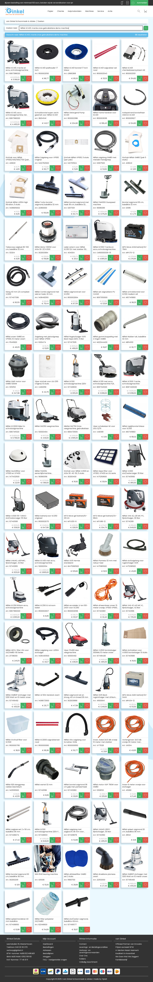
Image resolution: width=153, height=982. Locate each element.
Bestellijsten (48, 953)
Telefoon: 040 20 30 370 (17, 947)
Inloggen (47, 957)
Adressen (47, 950)
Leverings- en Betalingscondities (93, 947)
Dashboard (48, 944)
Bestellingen (48, 947)
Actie (110, 11)
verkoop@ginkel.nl (15, 950)
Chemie (60, 11)
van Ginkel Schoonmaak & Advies (20, 21)
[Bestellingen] (127, 3)
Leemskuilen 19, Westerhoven (19, 944)
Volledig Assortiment (88, 962)
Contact (83, 944)
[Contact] (122, 3)
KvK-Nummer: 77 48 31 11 (17, 960)
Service (100, 11)
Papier (50, 11)
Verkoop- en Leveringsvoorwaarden (89, 951)
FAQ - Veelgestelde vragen (55, 960)
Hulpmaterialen (74, 11)
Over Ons (83, 956)
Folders (82, 959)
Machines (89, 11)
